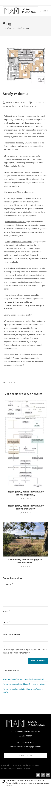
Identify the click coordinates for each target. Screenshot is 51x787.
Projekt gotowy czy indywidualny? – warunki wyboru (24, 684)
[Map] (48, 775)
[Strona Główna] (3, 28)
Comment (8, 584)
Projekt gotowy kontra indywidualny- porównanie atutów (25, 507)
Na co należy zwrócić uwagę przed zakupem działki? (25, 561)
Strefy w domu (23, 28)
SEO (15, 382)
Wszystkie (11, 106)
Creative (10, 382)
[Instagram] (43, 775)
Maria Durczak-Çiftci (16, 102)
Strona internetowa (11, 634)
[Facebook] (38, 775)
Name (6, 611)
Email (6, 622)
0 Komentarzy (29, 106)
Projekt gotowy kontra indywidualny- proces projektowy (25, 493)
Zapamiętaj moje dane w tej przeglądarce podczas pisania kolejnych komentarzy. (25, 651)
